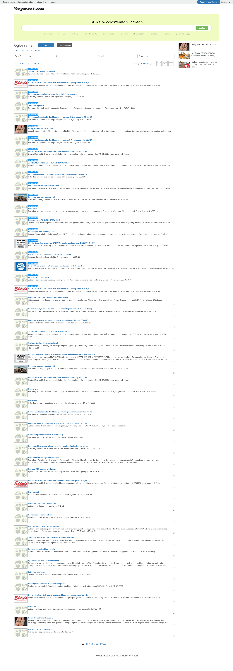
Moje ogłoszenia (65, 45)
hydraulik (76, 34)
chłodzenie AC (91, 34)
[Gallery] (159, 63)
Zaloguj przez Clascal (209, 2)
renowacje (48, 34)
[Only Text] (171, 63)
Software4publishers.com (123, 655)
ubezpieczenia (139, 34)
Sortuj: (143, 64)
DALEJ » (34, 63)
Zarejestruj (225, 2)
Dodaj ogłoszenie (46, 45)
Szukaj (202, 28)
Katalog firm (41, 2)
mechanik (62, 34)
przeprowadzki (109, 34)
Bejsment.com (9, 2)
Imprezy (52, 2)
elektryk (124, 34)
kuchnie (167, 34)
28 (28, 63)
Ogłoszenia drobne (25, 2)
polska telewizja (183, 34)
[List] (165, 63)
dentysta (155, 34)
